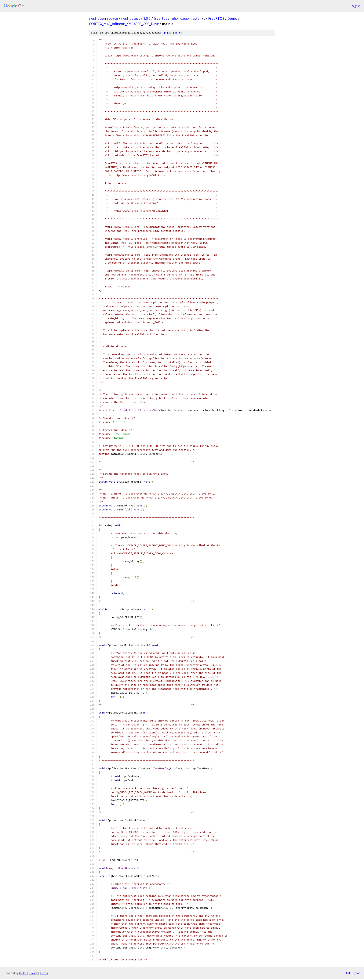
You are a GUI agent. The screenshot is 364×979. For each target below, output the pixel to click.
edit (177, 32)
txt (348, 973)
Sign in (356, 6)
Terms (44, 973)
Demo (232, 18)
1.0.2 (147, 18)
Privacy (33, 973)
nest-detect (130, 18)
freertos (160, 18)
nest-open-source (103, 18)
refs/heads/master (185, 18)
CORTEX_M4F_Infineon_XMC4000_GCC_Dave (124, 23)
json (357, 973)
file (167, 32)
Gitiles (23, 973)
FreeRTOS (216, 18)
